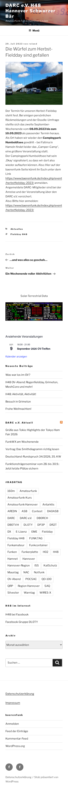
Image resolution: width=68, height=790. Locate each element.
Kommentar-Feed (16, 738)
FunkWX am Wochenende (22, 441)
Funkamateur (15, 545)
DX (9, 531)
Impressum (12, 702)
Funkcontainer (38, 545)
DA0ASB (52, 511)
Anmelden (12, 723)
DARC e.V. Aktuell (19, 422)
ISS (36, 565)
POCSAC (31, 579)
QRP (10, 586)
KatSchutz (50, 565)
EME (34, 531)
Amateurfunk (28, 491)
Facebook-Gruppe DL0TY (21, 622)
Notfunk (39, 572)
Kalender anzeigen (16, 356)
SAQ (47, 586)
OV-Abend (14, 579)
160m (11, 491)
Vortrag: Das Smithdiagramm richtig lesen (32, 449)
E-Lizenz (21, 531)
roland (33, 44)
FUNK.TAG (35, 538)
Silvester (13, 592)
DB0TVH (13, 524)
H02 (45, 552)
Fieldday (47, 531)
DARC (11, 518)
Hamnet (12, 558)
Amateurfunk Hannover (22, 504)
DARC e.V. (26, 518)
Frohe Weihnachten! (18, 408)
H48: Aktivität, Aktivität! (20, 394)
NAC (26, 572)
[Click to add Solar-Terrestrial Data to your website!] (34, 319)
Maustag (13, 572)
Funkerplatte (30, 552)
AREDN (12, 511)
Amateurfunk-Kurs (19, 497)
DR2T (53, 524)
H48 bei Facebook (16, 614)
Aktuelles (17, 229)
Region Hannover (29, 586)
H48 (56, 552)
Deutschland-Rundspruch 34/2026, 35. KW (33, 456)
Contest (37, 511)
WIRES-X (45, 592)
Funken (12, 552)
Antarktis (48, 504)
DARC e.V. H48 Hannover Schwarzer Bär (30, 11)
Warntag (29, 592)
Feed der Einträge (16, 731)
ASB (24, 511)
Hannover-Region (18, 565)
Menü (35, 30)
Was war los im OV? (17, 374)
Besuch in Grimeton (18, 401)
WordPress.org (15, 746)
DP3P (41, 524)
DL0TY (28, 524)
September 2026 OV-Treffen (33, 348)
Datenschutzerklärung (19, 693)
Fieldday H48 (19, 234)
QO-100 (46, 579)
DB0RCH (42, 518)
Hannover (28, 558)
